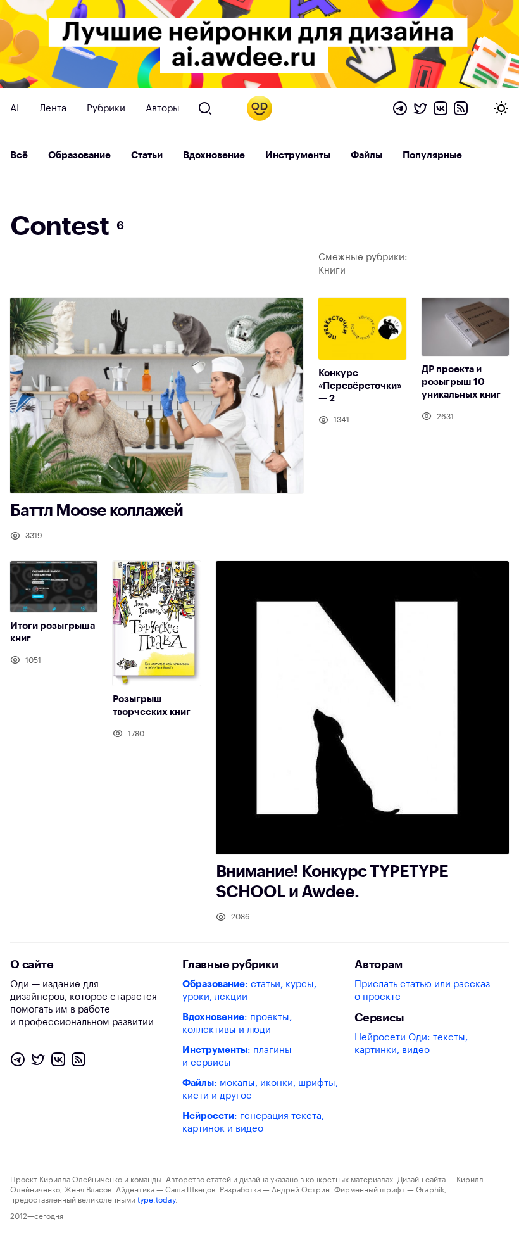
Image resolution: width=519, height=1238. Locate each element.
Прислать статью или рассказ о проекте (422, 991)
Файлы (366, 155)
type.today (156, 1200)
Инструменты (297, 155)
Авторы (163, 108)
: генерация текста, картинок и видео (253, 1122)
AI (14, 108)
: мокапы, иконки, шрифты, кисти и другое (260, 1089)
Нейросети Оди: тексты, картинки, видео (411, 1044)
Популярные (432, 155)
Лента (52, 108)
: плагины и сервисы (237, 1056)
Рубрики (106, 108)
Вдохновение (214, 155)
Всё (19, 155)
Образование (79, 155)
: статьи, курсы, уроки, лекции (249, 991)
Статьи (147, 155)
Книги (332, 270)
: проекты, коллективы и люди (237, 1024)
